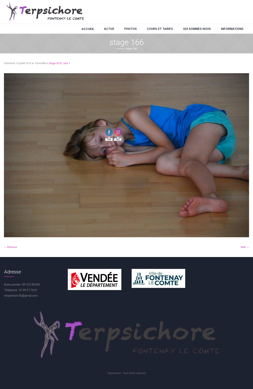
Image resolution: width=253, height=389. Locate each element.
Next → (245, 247)
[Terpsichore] (45, 12)
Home (119, 48)
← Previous (10, 247)
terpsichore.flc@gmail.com (21, 295)
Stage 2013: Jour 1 (59, 63)
